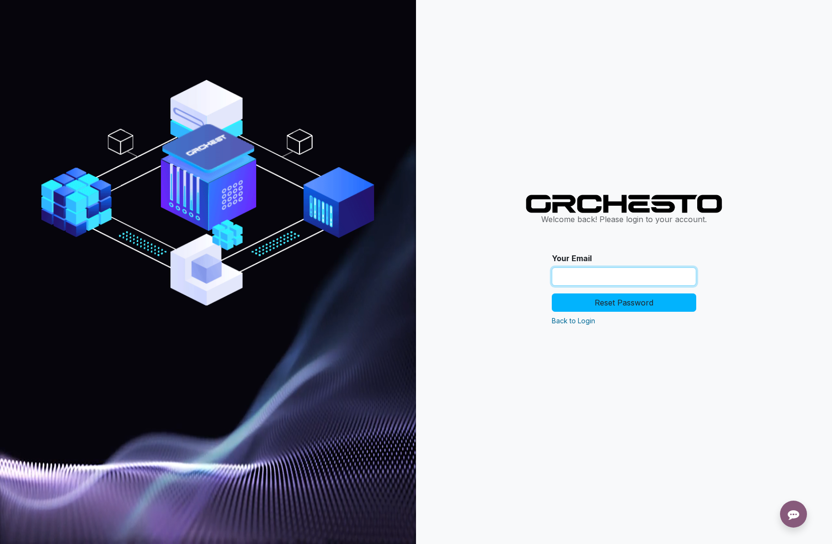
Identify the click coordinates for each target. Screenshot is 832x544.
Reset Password (624, 302)
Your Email (572, 258)
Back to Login (573, 321)
